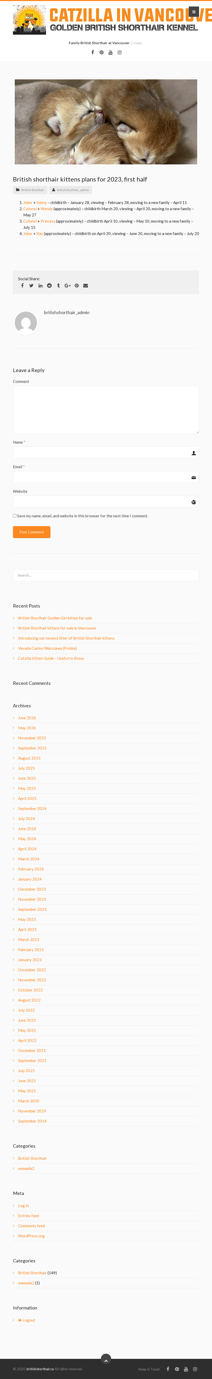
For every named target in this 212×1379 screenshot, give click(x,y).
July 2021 (26, 1070)
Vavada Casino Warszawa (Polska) (47, 648)
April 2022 (27, 1040)
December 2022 (32, 969)
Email (17, 466)
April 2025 (27, 798)
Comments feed (31, 1225)
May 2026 (27, 727)
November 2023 (32, 899)
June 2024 (27, 828)
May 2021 (27, 1090)
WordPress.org (31, 1235)
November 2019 (32, 1111)
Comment (21, 381)
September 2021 (32, 1060)
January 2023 (30, 959)
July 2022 (26, 1010)
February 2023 (31, 949)
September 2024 (32, 808)
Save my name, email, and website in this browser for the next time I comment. (82, 515)
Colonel (30, 208)
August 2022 (29, 1000)
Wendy (47, 208)
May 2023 (27, 919)
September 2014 (32, 1121)
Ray (39, 233)
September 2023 (32, 909)
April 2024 (27, 848)
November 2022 (32, 980)
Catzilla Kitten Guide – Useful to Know (51, 658)
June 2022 (27, 1020)
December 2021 (32, 1050)
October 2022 (30, 990)
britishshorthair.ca (41, 1369)
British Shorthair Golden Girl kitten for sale (55, 618)
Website (20, 491)
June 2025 (27, 778)
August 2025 (29, 758)
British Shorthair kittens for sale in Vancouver (57, 628)
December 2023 (32, 889)
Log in (23, 1205)
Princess (48, 221)
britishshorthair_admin (73, 190)
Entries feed (28, 1215)
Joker (28, 202)
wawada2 (26, 1168)
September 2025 (32, 748)
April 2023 (27, 929)
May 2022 (27, 1030)
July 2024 (26, 818)
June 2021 (27, 1080)
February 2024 (31, 869)
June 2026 (27, 717)
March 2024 (28, 859)
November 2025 (32, 738)
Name (18, 442)
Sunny (41, 202)
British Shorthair (32, 190)
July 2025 (26, 768)
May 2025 (27, 788)
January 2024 (30, 879)
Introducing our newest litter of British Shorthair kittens (66, 638)
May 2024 (27, 838)
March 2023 (28, 939)
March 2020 (28, 1100)
